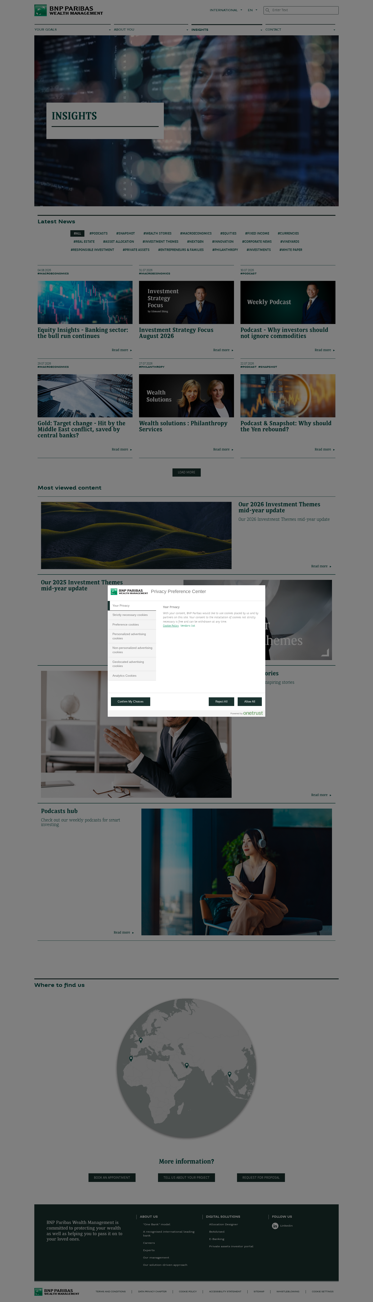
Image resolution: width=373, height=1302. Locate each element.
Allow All (249, 701)
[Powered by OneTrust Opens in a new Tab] (246, 714)
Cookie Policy (171, 626)
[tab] (132, 605)
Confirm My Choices (131, 701)
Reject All (221, 701)
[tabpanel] (212, 617)
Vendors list (187, 626)
